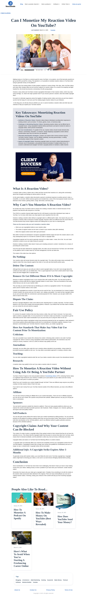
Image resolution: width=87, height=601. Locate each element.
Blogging (18, 580)
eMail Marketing (35, 580)
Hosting (43, 580)
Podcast (65, 580)
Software (18, 582)
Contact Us (33, 590)
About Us (17, 590)
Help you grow (76, 4)
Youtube (52, 30)
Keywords (50, 580)
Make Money (58, 580)
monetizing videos (51, 376)
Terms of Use (69, 590)
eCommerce (25, 580)
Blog (21, 4)
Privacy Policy (50, 590)
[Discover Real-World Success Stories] (43, 166)
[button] (32, 4)
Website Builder (26, 582)
